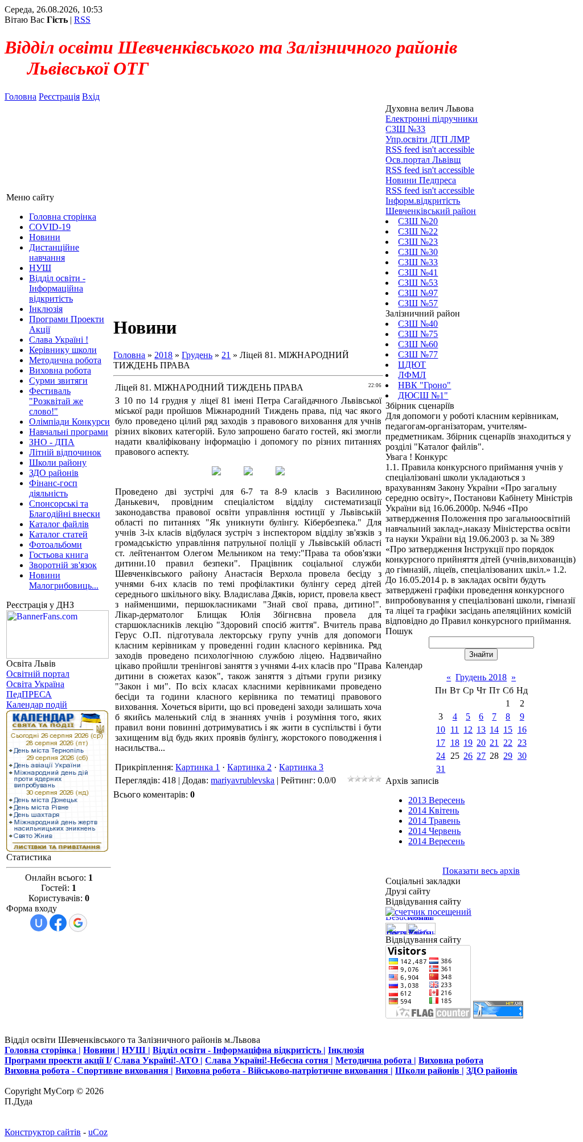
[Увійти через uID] (38, 922)
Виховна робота (450, 1060)
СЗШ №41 (418, 272)
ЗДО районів (492, 1070)
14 (494, 729)
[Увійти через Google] (78, 923)
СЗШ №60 (418, 344)
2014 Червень (434, 831)
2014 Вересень (436, 841)
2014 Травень (434, 820)
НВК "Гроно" (424, 385)
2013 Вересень (436, 800)
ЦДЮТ (412, 364)
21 (226, 355)
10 (440, 729)
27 (481, 756)
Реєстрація (59, 96)
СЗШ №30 (418, 252)
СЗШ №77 (418, 354)
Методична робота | (375, 1060)
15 (507, 729)
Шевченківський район (430, 211)
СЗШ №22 (418, 231)
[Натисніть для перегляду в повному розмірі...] (216, 472)
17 (440, 742)
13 (481, 729)
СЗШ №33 (418, 262)
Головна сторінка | (43, 1050)
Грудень (197, 355)
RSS (82, 19)
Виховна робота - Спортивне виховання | (89, 1070)
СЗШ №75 (418, 334)
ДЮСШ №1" (423, 395)
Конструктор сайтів (43, 1132)
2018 (163, 355)
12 (468, 729)
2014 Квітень (433, 810)
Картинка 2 (249, 767)
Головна (20, 96)
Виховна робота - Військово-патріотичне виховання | (284, 1070)
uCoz (98, 1132)
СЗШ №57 (418, 303)
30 (522, 756)
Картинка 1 (197, 767)
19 (468, 742)
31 (440, 769)
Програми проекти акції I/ (58, 1060)
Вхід (91, 96)
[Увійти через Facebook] (58, 922)
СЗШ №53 (418, 282)
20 (481, 742)
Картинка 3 (301, 767)
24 (440, 756)
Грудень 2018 (481, 677)
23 (522, 742)
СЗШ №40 (418, 323)
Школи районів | (429, 1070)
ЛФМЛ (412, 375)
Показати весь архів (481, 871)
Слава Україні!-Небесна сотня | (269, 1060)
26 (468, 756)
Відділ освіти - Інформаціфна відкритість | (239, 1050)
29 (507, 756)
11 (454, 729)
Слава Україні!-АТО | (158, 1060)
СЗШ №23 (418, 242)
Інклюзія (346, 1050)
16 (522, 729)
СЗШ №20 (418, 221)
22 (507, 742)
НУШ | (136, 1050)
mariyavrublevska (242, 780)
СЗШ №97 (418, 293)
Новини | (101, 1050)
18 (454, 742)
